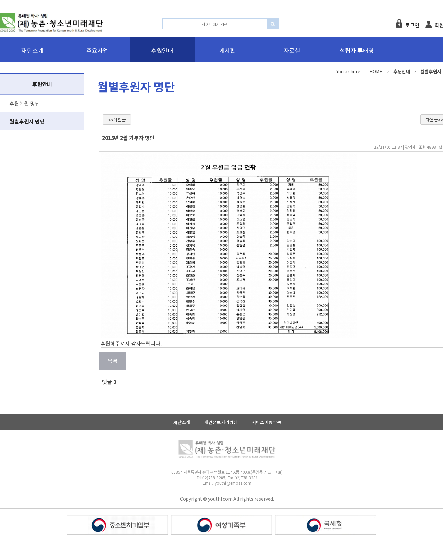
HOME (375, 71)
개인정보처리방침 (221, 422)
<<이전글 (117, 119)
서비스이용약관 (266, 422)
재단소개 (181, 422)
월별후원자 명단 (27, 121)
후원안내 (401, 71)
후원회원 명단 (24, 103)
